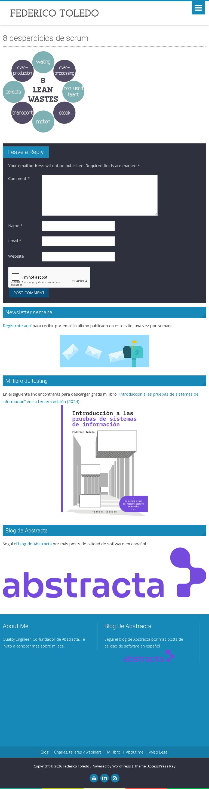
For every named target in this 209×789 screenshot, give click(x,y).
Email (14, 240)
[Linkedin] (104, 778)
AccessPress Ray (161, 766)
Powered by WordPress (111, 766)
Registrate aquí (17, 325)
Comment (19, 178)
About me (134, 752)
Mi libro (113, 752)
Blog (44, 752)
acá (60, 646)
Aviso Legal (158, 752)
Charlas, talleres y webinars (78, 752)
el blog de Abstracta (33, 543)
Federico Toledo (76, 766)
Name (15, 225)
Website (16, 256)
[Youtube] (94, 778)
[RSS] (115, 778)
